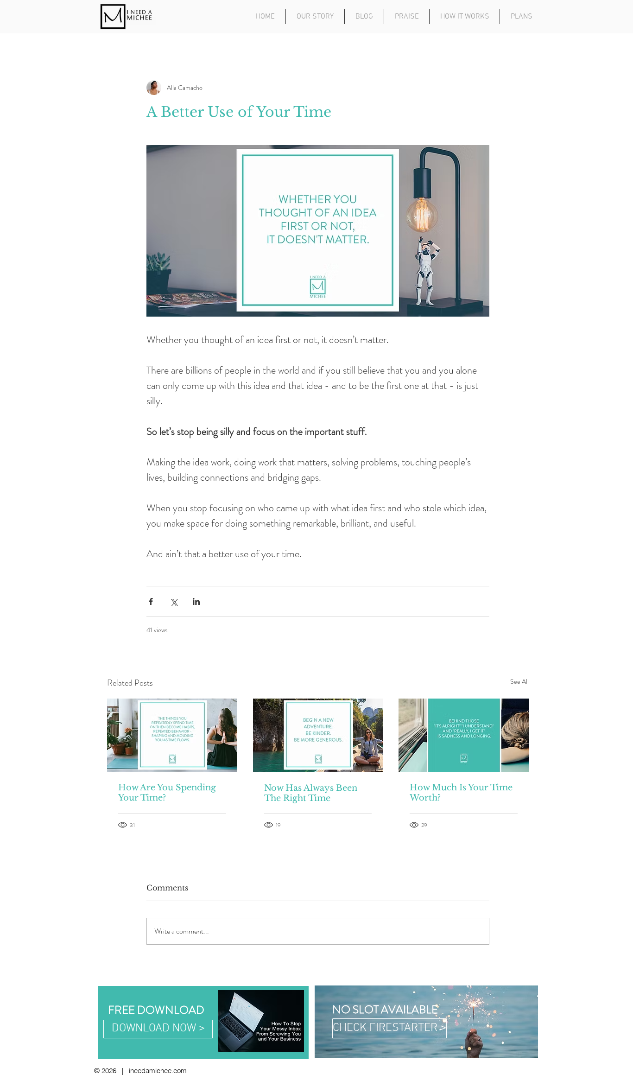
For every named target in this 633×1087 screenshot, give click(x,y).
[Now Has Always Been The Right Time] (318, 735)
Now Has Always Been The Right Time (310, 793)
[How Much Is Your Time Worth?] (464, 735)
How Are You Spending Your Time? (167, 792)
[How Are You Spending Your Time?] (172, 735)
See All (519, 681)
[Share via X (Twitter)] (173, 601)
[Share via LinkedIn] (196, 601)
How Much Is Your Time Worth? (461, 792)
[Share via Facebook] (150, 601)
